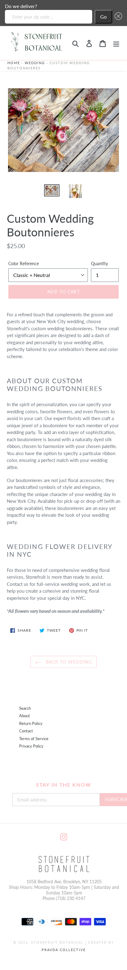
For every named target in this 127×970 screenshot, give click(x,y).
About (24, 715)
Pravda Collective (64, 950)
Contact (26, 731)
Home (13, 63)
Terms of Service (33, 738)
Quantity (99, 263)
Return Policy (31, 723)
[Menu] (116, 43)
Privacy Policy (31, 746)
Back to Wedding (68, 662)
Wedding (35, 63)
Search (25, 708)
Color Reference (23, 263)
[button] (117, 17)
